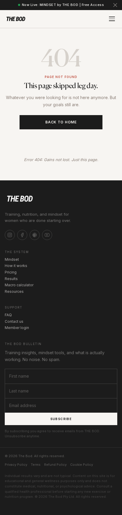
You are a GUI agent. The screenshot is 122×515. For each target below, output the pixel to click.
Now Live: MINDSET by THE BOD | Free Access (63, 5)
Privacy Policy (16, 464)
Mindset (12, 259)
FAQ (8, 315)
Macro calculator (19, 285)
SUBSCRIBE (61, 419)
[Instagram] (10, 235)
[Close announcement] (115, 5)
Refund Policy (55, 464)
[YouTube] (47, 235)
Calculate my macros (61, 140)
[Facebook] (22, 235)
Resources (14, 291)
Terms (36, 464)
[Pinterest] (35, 235)
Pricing (11, 272)
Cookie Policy (81, 464)
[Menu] (112, 18)
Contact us (14, 321)
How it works (16, 265)
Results (11, 278)
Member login (17, 327)
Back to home (61, 122)
